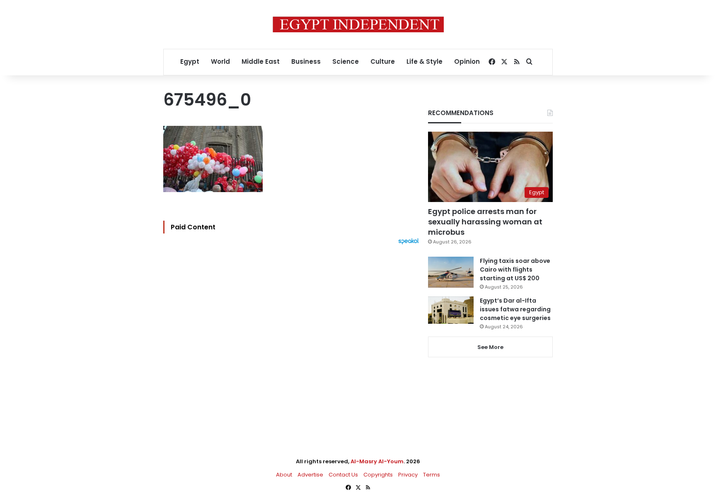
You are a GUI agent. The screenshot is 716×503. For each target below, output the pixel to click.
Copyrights (378, 475)
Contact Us (343, 475)
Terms (431, 475)
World (220, 61)
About (284, 475)
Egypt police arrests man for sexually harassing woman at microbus (485, 221)
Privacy (408, 475)
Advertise (310, 475)
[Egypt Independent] (358, 24)
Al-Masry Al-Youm (377, 461)
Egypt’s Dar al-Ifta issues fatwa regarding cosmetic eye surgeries (515, 309)
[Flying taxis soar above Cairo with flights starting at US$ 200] (451, 272)
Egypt (189, 61)
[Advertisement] (293, 336)
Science (345, 61)
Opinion (467, 61)
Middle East (261, 61)
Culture (382, 61)
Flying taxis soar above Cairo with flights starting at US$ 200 (515, 269)
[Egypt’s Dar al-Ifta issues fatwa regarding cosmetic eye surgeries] (451, 310)
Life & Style (424, 61)
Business (306, 61)
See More (490, 347)
